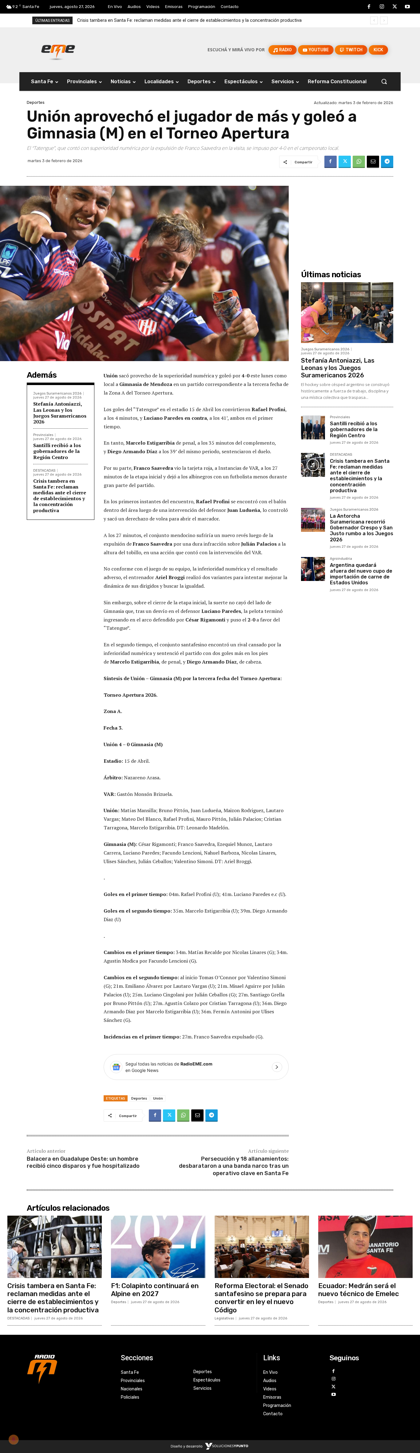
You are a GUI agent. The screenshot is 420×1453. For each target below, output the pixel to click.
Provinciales (43, 435)
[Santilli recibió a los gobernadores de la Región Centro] (313, 427)
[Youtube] (407, 7)
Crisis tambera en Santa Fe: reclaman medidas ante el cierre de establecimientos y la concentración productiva (59, 495)
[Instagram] (381, 7)
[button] (384, 81)
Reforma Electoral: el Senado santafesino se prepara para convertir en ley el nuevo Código (261, 1298)
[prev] (374, 20)
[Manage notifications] (13, 1439)
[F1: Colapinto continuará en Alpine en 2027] (158, 1247)
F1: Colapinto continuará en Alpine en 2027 (155, 1290)
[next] (384, 20)
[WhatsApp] (359, 162)
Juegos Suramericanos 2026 (57, 393)
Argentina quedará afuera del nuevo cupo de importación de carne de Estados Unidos (361, 574)
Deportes (36, 102)
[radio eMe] (69, 1368)
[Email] (373, 162)
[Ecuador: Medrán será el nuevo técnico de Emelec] (365, 1247)
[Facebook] (369, 7)
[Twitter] (394, 7)
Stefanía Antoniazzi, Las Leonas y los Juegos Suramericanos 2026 (59, 412)
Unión (158, 1098)
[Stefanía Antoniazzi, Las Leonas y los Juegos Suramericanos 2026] (347, 312)
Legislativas (224, 1318)
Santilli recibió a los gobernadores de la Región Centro (57, 451)
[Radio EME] (58, 50)
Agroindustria (341, 559)
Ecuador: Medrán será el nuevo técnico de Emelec (358, 1290)
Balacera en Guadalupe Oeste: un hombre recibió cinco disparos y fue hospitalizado (83, 1162)
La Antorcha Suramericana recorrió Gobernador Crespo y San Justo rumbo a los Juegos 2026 (172, 20)
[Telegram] (387, 162)
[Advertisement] (347, 218)
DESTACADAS (44, 470)
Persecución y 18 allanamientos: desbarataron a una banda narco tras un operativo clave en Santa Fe (234, 1166)
